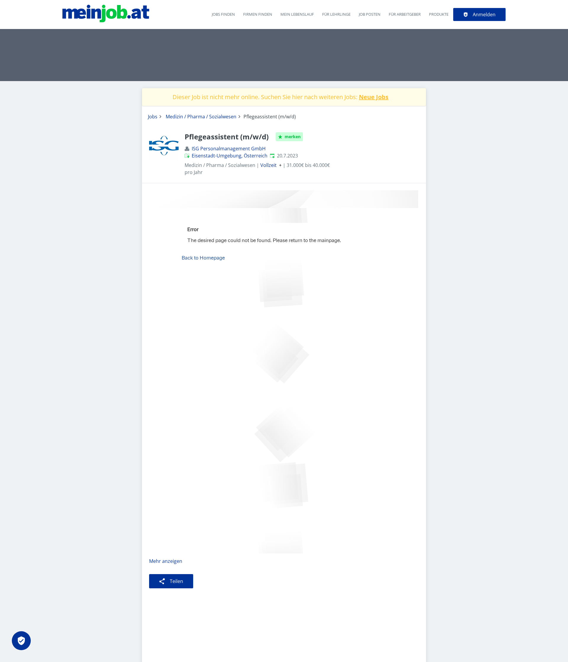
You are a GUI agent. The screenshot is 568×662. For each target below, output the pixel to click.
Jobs (152, 116)
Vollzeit (268, 165)
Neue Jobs (373, 97)
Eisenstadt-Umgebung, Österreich (229, 155)
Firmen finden (257, 14)
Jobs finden (223, 14)
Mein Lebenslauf (297, 14)
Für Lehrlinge (336, 14)
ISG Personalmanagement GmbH (229, 148)
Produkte (438, 14)
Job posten (369, 14)
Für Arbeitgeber (405, 14)
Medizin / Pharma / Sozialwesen (201, 116)
